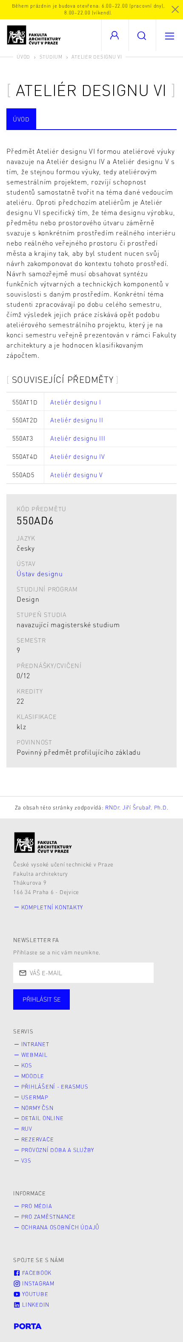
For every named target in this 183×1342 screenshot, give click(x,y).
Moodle (33, 1076)
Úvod (23, 57)
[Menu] (169, 35)
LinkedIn (34, 1304)
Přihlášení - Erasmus (55, 1086)
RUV (26, 1128)
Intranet (35, 1044)
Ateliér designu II (76, 420)
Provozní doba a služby (57, 1150)
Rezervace (37, 1139)
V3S (26, 1160)
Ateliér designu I (75, 402)
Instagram (37, 1283)
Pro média (36, 1206)
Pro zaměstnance (48, 1216)
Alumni (150, 1008)
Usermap (35, 1097)
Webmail (34, 1054)
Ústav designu (40, 573)
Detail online (42, 1118)
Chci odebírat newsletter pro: (67, 995)
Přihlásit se (42, 999)
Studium (51, 57)
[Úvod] (43, 842)
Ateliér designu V (76, 474)
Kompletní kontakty (52, 907)
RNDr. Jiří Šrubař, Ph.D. (136, 807)
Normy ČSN (37, 1107)
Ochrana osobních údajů (60, 1227)
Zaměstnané (97, 1008)
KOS (26, 1065)
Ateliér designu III (77, 438)
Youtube (34, 1294)
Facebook (35, 1272)
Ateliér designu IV (77, 456)
